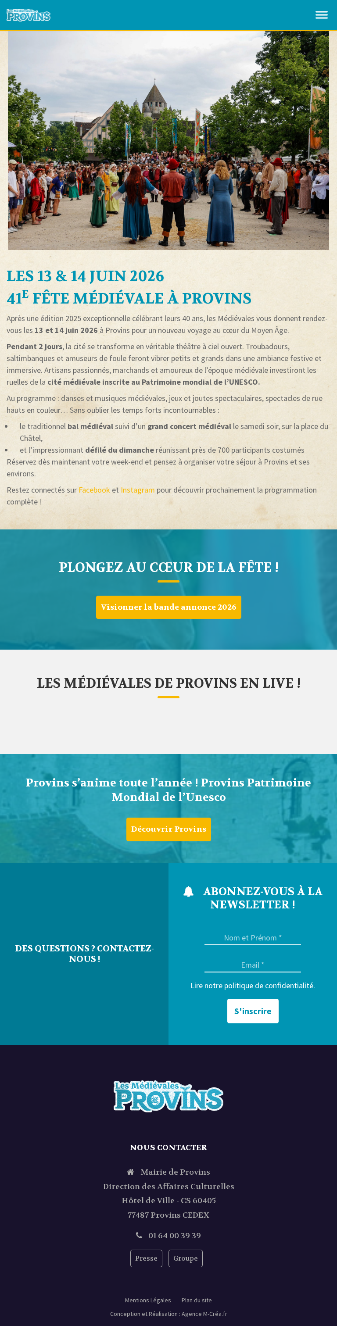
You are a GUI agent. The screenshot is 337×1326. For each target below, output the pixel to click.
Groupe (185, 1258)
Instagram (139, 490)
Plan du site (197, 1300)
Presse (146, 1258)
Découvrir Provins (168, 829)
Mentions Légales (148, 1300)
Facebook (94, 490)
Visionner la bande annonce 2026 (169, 607)
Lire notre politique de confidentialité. (252, 985)
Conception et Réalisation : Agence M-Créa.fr (168, 1314)
